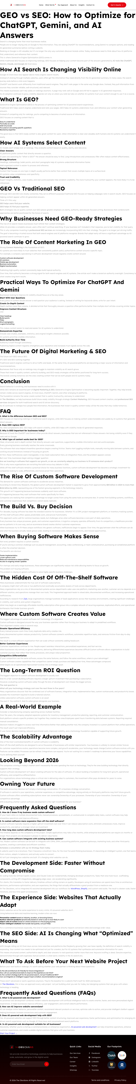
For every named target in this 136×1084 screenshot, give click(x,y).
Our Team (74, 1057)
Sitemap (73, 1070)
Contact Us (90, 5)
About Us (73, 5)
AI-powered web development (84, 1027)
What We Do (49, 5)
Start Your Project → (8, 1033)
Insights (81, 5)
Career (72, 1062)
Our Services (75, 1053)
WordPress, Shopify (79, 888)
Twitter (94, 1066)
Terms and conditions (100, 1080)
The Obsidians (8, 984)
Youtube (95, 1070)
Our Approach (63, 5)
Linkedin (95, 1062)
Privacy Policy (120, 1080)
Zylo (25, 599)
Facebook (96, 1053)
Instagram (96, 1057)
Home (41, 5)
